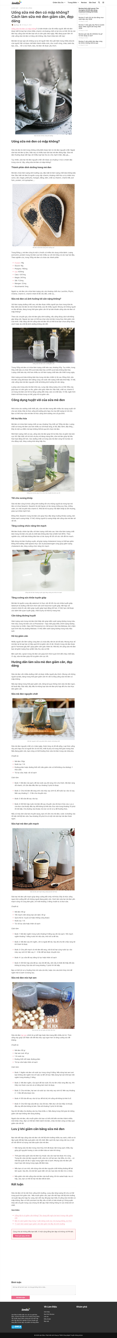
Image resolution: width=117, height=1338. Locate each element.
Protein (17, 263)
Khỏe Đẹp (14, 8)
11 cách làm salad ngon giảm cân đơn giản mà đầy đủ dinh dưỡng (40, 1224)
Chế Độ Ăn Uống (26, 8)
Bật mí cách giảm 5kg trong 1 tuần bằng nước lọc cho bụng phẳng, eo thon (43, 1221)
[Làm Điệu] (17, 2)
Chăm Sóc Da (58, 3)
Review (84, 3)
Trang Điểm (72, 3)
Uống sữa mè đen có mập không (23, 29)
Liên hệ (46, 1316)
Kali (16, 272)
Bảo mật (46, 1321)
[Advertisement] (43, 1260)
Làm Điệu (14, 1314)
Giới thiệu (47, 1312)
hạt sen (24, 1035)
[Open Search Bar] (99, 2)
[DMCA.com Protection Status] (16, 1328)
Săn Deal (92, 3)
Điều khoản (47, 1319)
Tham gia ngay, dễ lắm (22, 1236)
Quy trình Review (49, 1314)
